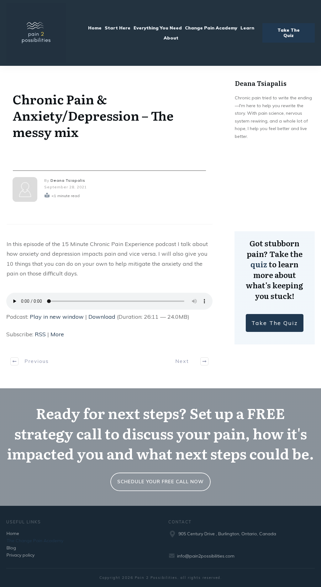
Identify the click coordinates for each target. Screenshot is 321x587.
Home (13, 533)
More (57, 334)
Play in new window (57, 316)
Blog (11, 548)
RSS (40, 334)
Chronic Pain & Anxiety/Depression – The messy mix (93, 115)
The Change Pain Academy (35, 540)
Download (101, 316)
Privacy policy (20, 555)
